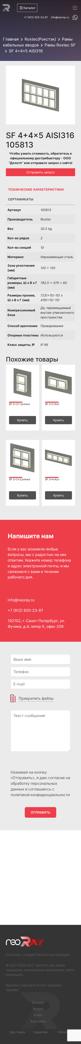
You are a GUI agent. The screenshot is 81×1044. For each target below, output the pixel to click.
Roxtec (41, 985)
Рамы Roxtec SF (60, 45)
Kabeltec (12, 990)
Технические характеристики (36, 189)
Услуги (38, 1009)
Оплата (63, 1032)
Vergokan (55, 985)
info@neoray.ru (60, 17)
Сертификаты (20, 199)
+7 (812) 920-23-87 (36, 17)
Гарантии (40, 1032)
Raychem (12, 985)
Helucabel (27, 985)
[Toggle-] (74, 8)
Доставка (17, 1032)
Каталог (38, 1002)
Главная (11, 39)
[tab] (40, 190)
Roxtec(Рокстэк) (40, 39)
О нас (38, 1015)
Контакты (38, 1021)
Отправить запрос (40, 172)
